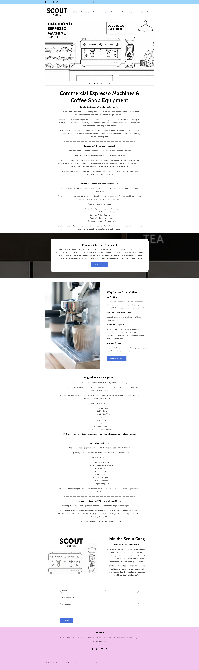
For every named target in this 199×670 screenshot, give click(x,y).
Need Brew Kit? (116, 358)
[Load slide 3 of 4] (101, 83)
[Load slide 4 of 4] (104, 83)
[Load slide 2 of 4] (98, 83)
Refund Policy (132, 638)
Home (62, 638)
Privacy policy (90, 662)
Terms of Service (99, 641)
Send (67, 620)
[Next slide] (109, 83)
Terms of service (101, 662)
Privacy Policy (119, 638)
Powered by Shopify (67, 662)
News (99, 638)
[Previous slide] (89, 83)
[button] (76, 12)
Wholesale (91, 638)
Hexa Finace (99, 265)
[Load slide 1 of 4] (94, 83)
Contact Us (108, 638)
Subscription (81, 638)
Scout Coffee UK (55, 662)
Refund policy (79, 662)
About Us (70, 638)
